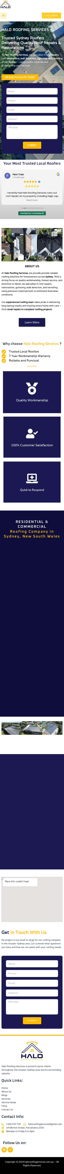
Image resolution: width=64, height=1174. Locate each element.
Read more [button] (32, 200)
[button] (3, 15)
